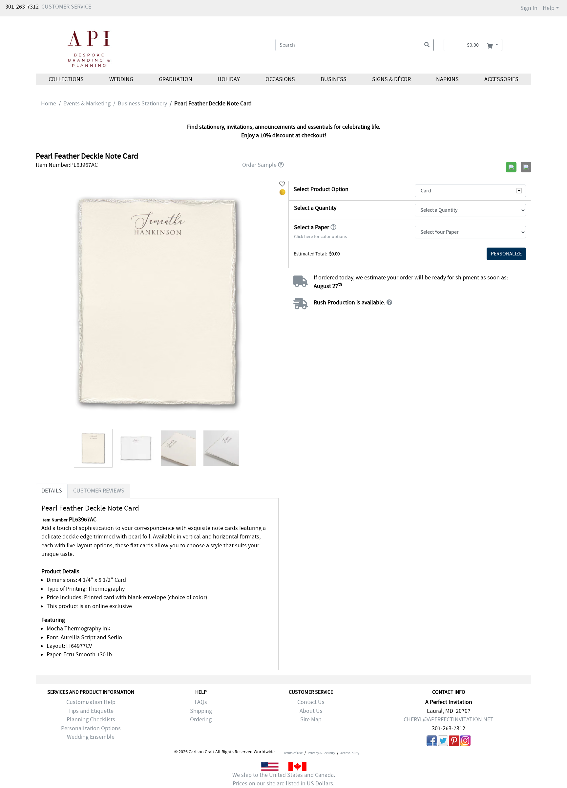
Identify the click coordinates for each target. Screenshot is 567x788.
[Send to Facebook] (431, 742)
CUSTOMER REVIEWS (98, 490)
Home (48, 103)
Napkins (447, 79)
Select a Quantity (315, 208)
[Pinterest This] (454, 742)
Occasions (280, 79)
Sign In (528, 8)
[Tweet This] (443, 742)
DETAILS (51, 490)
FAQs (201, 702)
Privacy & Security (321, 753)
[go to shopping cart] (492, 45)
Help (549, 8)
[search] (427, 45)
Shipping (201, 711)
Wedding (121, 79)
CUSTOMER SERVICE (66, 7)
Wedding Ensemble (91, 737)
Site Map (311, 719)
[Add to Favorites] (282, 184)
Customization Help (91, 702)
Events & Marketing (87, 103)
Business (333, 79)
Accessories (501, 79)
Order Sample (259, 165)
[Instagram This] (465, 742)
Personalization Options (91, 728)
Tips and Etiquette (91, 711)
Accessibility (349, 753)
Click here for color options (320, 236)
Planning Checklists (91, 719)
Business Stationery (142, 103)
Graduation (175, 79)
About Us (311, 711)
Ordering (201, 719)
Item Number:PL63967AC (67, 165)
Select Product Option (321, 189)
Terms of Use (293, 753)
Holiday (229, 79)
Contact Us (311, 702)
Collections (66, 79)
